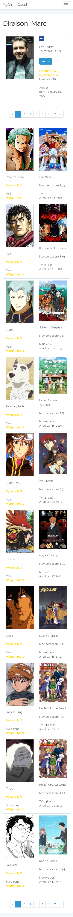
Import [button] (46, 61)
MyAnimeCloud (15, 5)
